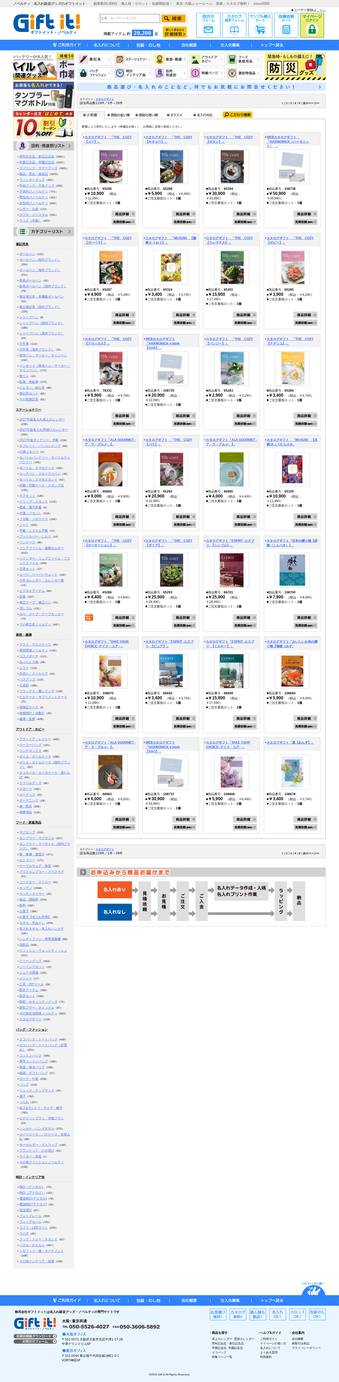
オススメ (175, 115)
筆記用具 (22, 244)
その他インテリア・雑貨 (36, 1261)
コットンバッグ (30, 1055)
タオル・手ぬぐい (32, 923)
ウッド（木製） (30, 220)
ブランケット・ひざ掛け (36, 1150)
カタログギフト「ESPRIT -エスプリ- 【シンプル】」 (230, 543)
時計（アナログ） (32, 1193)
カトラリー (27, 860)
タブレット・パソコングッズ (40, 446)
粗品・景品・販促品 (33, 174)
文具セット (27, 569)
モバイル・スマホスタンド (38, 479)
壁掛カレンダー (244, 1338)
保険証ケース (28, 707)
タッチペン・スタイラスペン (40, 474)
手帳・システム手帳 (33, 531)
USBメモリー (29, 452)
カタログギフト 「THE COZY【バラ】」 (168, 442)
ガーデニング (28, 800)
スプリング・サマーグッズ (38, 168)
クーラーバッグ (30, 745)
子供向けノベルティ (33, 191)
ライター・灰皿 (30, 1156)
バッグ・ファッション (32, 1029)
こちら (321, 10)
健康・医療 (27, 719)
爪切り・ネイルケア (33, 674)
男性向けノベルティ (33, 197)
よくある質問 (269, 1352)
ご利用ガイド (269, 1338)
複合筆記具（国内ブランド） (40, 307)
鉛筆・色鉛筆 (28, 382)
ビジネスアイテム (32, 591)
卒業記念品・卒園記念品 (36, 162)
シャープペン (28, 317)
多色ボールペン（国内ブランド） (43, 286)
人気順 (91, 115)
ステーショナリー (28, 410)
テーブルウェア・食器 (35, 866)
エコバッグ (219, 1352)
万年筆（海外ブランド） (36, 349)
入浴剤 (24, 685)
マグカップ (27, 832)
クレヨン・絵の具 (32, 388)
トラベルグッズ (30, 783)
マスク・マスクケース (35, 644)
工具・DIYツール (31, 984)
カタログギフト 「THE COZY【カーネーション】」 (108, 543)
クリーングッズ (30, 961)
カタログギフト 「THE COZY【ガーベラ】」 (108, 240)
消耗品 (24, 945)
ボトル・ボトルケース (35, 756)
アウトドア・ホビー (30, 729)
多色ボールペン (30, 280)
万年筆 (24, 344)
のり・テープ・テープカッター (41, 614)
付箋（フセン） (30, 513)
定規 (22, 596)
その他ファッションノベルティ (41, 1162)
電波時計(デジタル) (33, 1198)
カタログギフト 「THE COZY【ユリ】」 (108, 139)
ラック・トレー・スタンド (38, 1239)
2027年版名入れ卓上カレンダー (42, 419)
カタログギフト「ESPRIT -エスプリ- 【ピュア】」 (169, 644)
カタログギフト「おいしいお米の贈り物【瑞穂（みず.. (292, 644)
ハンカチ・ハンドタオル (36, 1128)
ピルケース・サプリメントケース (43, 697)
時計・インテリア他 (30, 1177)
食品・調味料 (28, 899)
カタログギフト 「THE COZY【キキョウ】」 (168, 139)
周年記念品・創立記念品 (36, 156)
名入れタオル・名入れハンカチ (41, 929)
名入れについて (270, 1347)
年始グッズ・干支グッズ (36, 185)
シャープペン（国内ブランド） (41, 323)
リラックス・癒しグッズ (36, 691)
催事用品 (25, 812)
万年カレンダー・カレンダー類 (41, 580)
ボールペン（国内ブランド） (40, 260)
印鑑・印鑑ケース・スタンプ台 (41, 485)
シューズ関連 (28, 972)
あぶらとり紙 (28, 662)
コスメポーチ (28, 656)
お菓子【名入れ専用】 (35, 917)
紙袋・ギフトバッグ (33, 1073)
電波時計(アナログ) (33, 1204)
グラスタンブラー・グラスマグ (41, 872)
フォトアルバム (30, 1222)
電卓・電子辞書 (30, 507)
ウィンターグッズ (32, 180)
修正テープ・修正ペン (35, 602)
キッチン (25, 888)
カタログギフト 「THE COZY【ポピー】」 (290, 240)
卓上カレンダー (222, 1338)
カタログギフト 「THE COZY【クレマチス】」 (229, 240)
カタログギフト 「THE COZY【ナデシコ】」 (290, 341)
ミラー (24, 668)
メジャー (25, 978)
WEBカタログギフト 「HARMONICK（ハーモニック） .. (288, 141)
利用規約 (266, 1356)
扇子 (22, 1096)
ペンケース (27, 542)
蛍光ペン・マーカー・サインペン (43, 355)
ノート (24, 525)
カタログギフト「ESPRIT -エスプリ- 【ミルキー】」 (230, 644)
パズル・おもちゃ (32, 1245)
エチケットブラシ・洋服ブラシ (41, 1118)
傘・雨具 (25, 806)
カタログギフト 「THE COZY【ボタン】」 (229, 139)
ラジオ (24, 1233)
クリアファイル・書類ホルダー (41, 548)
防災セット (27, 996)
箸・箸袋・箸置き (32, 854)
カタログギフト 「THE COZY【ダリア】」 (168, 543)
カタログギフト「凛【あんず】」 (290, 742)
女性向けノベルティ (33, 203)
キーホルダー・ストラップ (38, 1145)
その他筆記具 (28, 399)
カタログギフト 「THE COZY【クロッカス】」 (108, 341)
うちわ (24, 1102)
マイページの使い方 (273, 1343)
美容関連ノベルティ (33, 650)
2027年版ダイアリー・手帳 (39, 440)
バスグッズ (27, 679)
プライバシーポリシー (306, 1347)
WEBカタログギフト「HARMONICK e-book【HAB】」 (162, 343)
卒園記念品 (235, 1347)
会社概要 (298, 1338)
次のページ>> (311, 103)
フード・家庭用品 (28, 822)
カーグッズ (27, 795)
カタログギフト (30, 1019)
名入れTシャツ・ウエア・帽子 (41, 1108)
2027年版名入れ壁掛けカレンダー (43, 430)
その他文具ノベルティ (35, 624)
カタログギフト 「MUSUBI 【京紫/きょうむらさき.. (292, 442)
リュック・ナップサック (36, 1090)
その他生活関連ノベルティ (38, 1013)
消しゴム (25, 608)
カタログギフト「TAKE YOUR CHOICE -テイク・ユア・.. (107, 644)
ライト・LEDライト (33, 1227)
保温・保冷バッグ (32, 1067)
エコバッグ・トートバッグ (38, 1039)
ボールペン (27, 254)
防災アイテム (28, 990)
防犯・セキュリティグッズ (38, 1002)
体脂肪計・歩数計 (32, 713)
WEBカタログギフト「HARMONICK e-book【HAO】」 (162, 747)
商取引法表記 (300, 1343)
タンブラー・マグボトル (36, 838)
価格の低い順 (119, 115)
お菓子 (24, 911)
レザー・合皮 (28, 209)
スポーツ (25, 789)
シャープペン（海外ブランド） (41, 333)
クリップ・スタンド (33, 501)
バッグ (24, 1084)
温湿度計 (25, 1210)
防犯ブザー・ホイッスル (36, 1007)
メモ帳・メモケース (33, 519)
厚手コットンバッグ (33, 1061)
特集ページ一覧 (222, 1356)
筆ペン (24, 376)
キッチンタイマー (32, 894)
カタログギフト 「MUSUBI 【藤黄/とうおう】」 (170, 240)
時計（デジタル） (32, 1187)
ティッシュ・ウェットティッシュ (43, 950)
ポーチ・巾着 (28, 1079)
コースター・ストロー (35, 882)
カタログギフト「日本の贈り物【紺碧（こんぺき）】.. (292, 543)
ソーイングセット (32, 967)
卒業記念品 (219, 1347)
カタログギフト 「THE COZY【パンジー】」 (229, 341)
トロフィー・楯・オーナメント (41, 1251)
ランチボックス (30, 751)
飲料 (22, 905)
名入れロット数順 (203, 115)
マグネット (27, 496)
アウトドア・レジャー (35, 739)
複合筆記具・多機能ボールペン (41, 296)
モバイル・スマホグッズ (36, 468)
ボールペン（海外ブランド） (40, 270)
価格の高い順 (147, 115)
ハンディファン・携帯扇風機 (40, 939)
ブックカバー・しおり (35, 536)
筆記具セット (28, 393)
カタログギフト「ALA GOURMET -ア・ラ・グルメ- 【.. (110, 442)
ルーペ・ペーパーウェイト (38, 574)
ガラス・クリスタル (33, 215)
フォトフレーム (30, 1216)
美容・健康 (24, 635)
